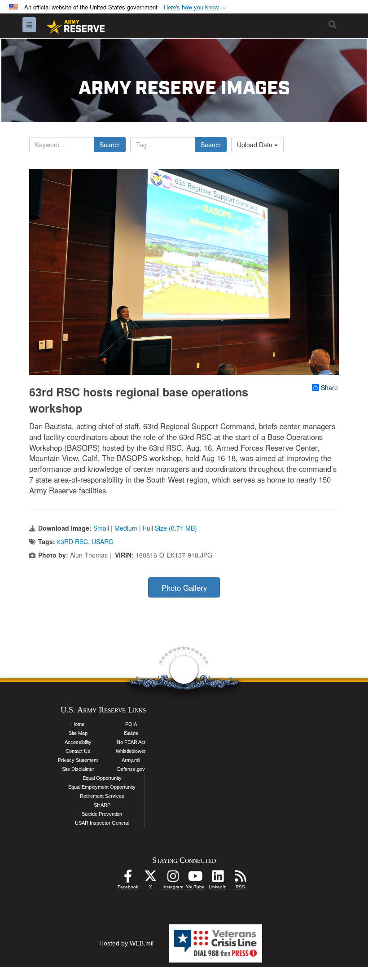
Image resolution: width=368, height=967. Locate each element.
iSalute (131, 733)
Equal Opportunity (102, 778)
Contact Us (78, 751)
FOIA (131, 724)
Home (77, 724)
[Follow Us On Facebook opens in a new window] (128, 878)
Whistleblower (131, 751)
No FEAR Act (131, 742)
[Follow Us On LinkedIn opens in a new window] (217, 878)
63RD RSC (72, 541)
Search (110, 144)
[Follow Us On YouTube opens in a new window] (195, 878)
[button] (196, 7)
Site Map (78, 733)
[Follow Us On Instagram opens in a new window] (173, 878)
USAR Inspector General (102, 823)
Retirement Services (102, 796)
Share (329, 387)
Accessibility (78, 742)
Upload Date (255, 144)
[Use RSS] (240, 878)
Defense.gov (131, 769)
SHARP (102, 805)
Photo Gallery (184, 587)
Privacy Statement (78, 760)
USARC (102, 541)
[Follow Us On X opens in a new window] (150, 878)
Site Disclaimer (78, 769)
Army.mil (131, 760)
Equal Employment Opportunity (102, 787)
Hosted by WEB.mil (126, 943)
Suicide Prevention (102, 814)
